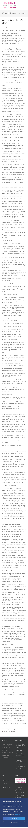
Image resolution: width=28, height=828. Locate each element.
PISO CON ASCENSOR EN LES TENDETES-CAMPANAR (20, 767)
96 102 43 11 (23, 792)
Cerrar (25, 799)
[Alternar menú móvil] (25, 2)
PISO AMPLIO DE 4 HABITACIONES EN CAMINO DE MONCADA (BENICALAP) (20, 747)
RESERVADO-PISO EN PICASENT (20, 760)
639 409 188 (22, 794)
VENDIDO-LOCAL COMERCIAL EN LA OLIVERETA (20, 755)
